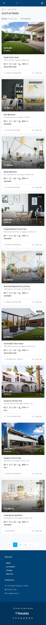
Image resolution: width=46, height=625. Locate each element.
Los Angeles (10, 567)
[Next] (30, 544)
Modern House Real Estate (13, 73)
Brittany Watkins (22, 359)
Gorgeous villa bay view (13, 401)
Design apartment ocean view (15, 229)
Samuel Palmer (10, 531)
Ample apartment (10, 172)
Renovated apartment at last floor (17, 286)
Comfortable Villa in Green (13, 344)
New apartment (9, 115)
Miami (8, 563)
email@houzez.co (13, 593)
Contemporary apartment (13, 515)
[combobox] (14, 19)
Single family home (11, 57)
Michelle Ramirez (11, 359)
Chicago (9, 570)
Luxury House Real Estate (13, 416)
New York (9, 574)
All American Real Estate (13, 130)
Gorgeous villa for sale (12, 458)
